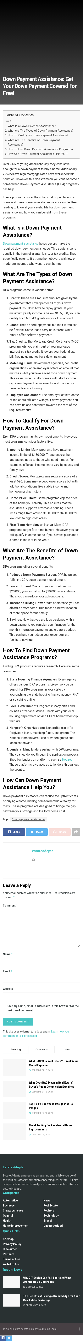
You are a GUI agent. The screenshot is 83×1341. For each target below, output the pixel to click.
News (46, 1200)
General (8, 1215)
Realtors (48, 1210)
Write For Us (11, 1264)
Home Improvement (15, 1225)
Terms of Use (11, 1259)
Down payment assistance (21, 243)
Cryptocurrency (13, 1210)
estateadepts (42, 851)
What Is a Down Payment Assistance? (32, 126)
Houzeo (67, 759)
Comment (10, 905)
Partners (8, 1254)
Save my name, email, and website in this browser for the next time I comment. (43, 1008)
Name (8, 954)
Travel (47, 1220)
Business (9, 1205)
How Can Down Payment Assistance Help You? (38, 154)
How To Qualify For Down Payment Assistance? (38, 135)
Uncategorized (53, 1225)
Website (8, 988)
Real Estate (50, 1205)
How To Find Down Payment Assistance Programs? (40, 149)
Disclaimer (10, 1249)
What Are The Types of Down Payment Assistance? (40, 130)
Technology (51, 1215)
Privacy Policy (12, 1244)
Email (8, 971)
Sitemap (8, 1239)
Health (7, 1220)
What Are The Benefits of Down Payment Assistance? (34, 142)
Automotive (10, 1200)
